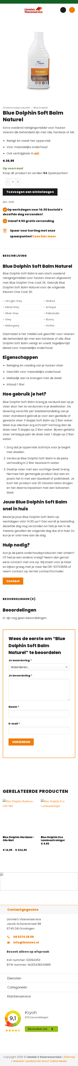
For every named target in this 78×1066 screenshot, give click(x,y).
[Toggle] (3, 909)
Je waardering (20, 660)
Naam (14, 707)
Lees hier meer (44, 236)
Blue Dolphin (41, 107)
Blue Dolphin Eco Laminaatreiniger (53, 839)
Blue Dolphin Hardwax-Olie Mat (18, 839)
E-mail (14, 723)
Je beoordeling (20, 675)
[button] (5, 9)
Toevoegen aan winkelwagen (30, 192)
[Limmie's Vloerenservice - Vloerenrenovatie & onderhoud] (33, 10)
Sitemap (69, 1057)
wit (36, 153)
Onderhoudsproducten (16, 107)
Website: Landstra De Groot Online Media (39, 1061)
